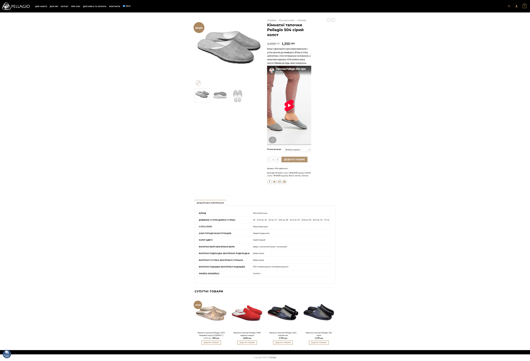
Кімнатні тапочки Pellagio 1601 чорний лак (282, 333)
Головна (271, 20)
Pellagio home (286, 20)
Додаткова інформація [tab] (210, 203)
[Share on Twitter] (274, 182)
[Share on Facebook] (269, 182)
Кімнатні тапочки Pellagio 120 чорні (319, 333)
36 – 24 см (269, 220)
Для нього (41, 6)
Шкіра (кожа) (258, 253)
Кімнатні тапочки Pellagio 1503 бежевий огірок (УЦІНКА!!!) (211, 333)
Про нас (75, 6)
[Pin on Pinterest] (284, 182)
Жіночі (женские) (260, 226)
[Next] (258, 52)
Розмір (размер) (274, 149)
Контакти (114, 6)
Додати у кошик (294, 159)
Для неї (54, 6)
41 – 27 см (324, 220)
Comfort (256, 273)
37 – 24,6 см (279, 220)
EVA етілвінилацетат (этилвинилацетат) (270, 266)
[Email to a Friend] (279, 182)
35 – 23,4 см (258, 220)
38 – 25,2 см (291, 220)
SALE (128, 6)
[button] (516, 6)
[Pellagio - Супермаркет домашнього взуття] (16, 6)
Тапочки (301, 20)
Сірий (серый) (259, 240)
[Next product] (329, 20)
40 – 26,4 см (314, 220)
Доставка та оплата (94, 6)
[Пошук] (509, 6)
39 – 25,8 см (302, 220)
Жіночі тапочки (295, 175)
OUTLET (64, 6)
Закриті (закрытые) (261, 233)
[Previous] (199, 52)
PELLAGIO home (260, 213)
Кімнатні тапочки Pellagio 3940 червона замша (247, 333)
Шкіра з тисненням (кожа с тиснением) (270, 246)
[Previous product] (333, 20)
